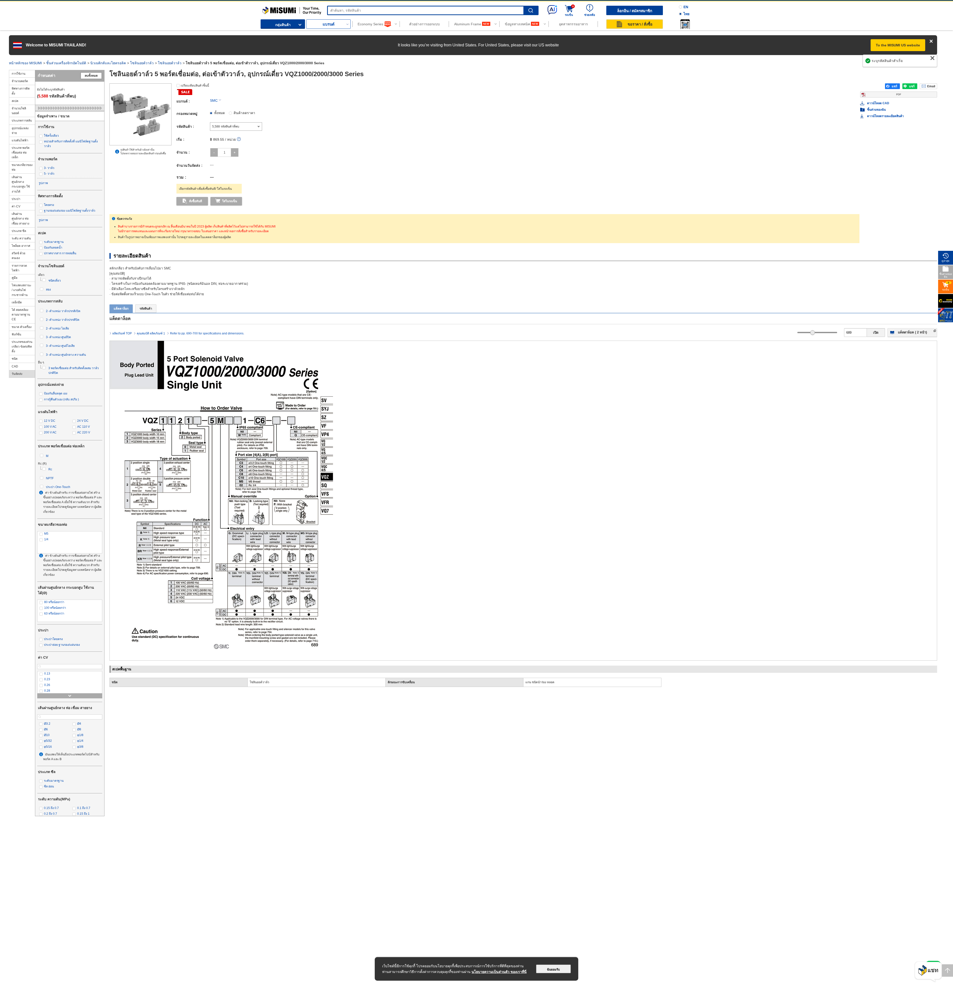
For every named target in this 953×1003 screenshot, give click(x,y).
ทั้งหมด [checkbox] (219, 113)
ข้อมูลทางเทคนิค (517, 24)
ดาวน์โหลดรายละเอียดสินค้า (885, 116)
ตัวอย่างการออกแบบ (424, 24)
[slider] (812, 332)
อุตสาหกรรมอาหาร (573, 24)
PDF (898, 94)
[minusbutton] (214, 152)
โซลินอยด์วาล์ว (142, 63)
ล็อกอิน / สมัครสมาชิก (634, 11)
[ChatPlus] (928, 972)
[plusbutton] (234, 152)
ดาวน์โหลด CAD (878, 103)
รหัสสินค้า (145, 308)
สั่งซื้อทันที (195, 201)
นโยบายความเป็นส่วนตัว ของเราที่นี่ (499, 972)
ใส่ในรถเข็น (229, 201)
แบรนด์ (329, 24)
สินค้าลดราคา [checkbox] (244, 113)
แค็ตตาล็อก (121, 308)
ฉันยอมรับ (553, 969)
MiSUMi (267, 8)
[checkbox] (69, 135)
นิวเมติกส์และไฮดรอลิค (108, 63)
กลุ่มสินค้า (283, 25)
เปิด (876, 332)
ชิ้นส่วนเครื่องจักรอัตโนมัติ (66, 63)
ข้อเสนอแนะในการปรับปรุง (911, 63)
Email (931, 86)
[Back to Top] (947, 970)
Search (531, 10)
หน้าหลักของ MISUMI (25, 63)
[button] (685, 24)
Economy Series (370, 24)
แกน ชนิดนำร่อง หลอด (539, 682)
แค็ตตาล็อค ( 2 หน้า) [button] (912, 332)
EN (685, 7)
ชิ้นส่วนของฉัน (876, 109)
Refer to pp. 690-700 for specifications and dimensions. (207, 333)
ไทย (686, 14)
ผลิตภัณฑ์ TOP (122, 333)
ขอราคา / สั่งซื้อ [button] (640, 24)
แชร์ (894, 86)
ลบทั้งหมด (91, 75)
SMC (214, 100)
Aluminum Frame (467, 24)
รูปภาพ (43, 183)
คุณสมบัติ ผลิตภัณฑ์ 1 (151, 333)
